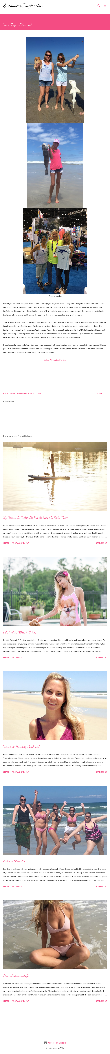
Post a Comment (20, 543)
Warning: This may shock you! (21, 747)
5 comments (18, 886)
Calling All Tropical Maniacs (55, 360)
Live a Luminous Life (16, 976)
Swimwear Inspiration (23, 5)
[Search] (98, 4)
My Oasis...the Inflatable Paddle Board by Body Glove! (35, 518)
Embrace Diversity (14, 861)
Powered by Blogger (56, 1043)
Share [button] (100, 393)
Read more (101, 543)
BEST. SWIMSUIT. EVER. (20, 632)
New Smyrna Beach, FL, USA (27, 393)
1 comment (17, 657)
